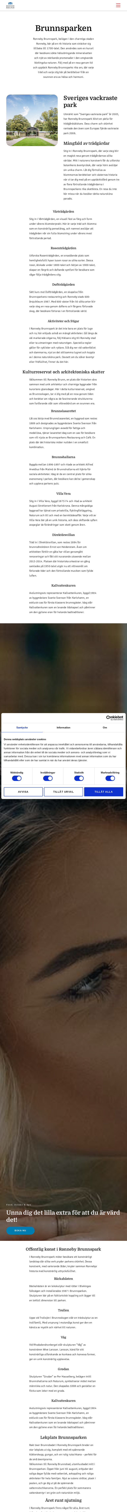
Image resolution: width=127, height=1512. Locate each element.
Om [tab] (105, 727)
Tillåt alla (104, 791)
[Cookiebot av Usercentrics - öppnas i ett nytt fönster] (108, 718)
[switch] (48, 778)
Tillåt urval (63, 791)
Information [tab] (63, 727)
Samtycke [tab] (22, 727)
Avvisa (23, 791)
